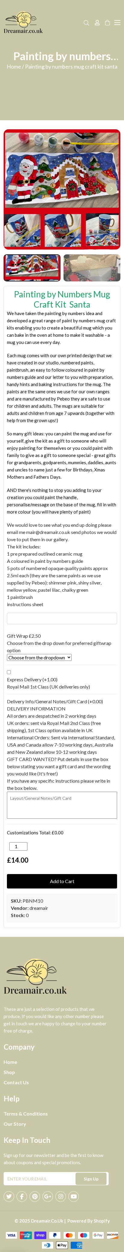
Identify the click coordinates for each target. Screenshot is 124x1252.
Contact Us (16, 1082)
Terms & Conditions (26, 1113)
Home (10, 1062)
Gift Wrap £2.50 (24, 636)
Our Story (15, 1124)
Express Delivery (32, 679)
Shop (9, 1072)
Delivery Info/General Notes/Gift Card (55, 701)
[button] (111, 189)
